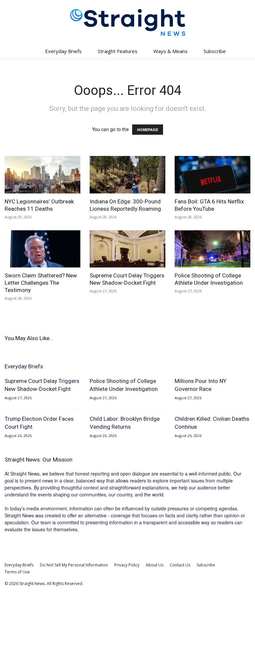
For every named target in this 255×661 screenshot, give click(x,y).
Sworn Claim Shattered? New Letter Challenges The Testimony (41, 282)
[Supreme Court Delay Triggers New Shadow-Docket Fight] (127, 249)
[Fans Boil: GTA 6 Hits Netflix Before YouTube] (212, 174)
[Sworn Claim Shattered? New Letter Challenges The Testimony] (42, 249)
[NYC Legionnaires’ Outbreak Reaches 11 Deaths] (42, 174)
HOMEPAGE (147, 129)
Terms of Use (17, 572)
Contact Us (180, 565)
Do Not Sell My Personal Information (74, 565)
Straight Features (117, 51)
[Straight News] (127, 22)
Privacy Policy (126, 565)
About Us (154, 565)
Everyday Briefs (63, 51)
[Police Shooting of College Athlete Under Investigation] (212, 249)
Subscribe (215, 51)
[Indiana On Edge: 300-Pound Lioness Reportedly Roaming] (127, 174)
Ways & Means (170, 51)
